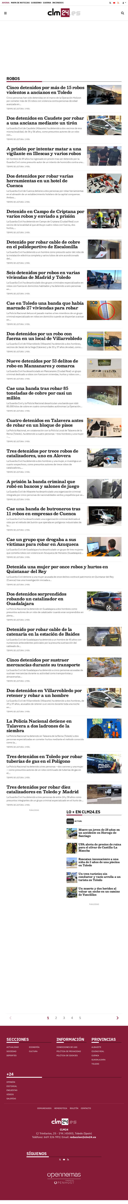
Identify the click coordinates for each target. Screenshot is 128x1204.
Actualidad (12, 1047)
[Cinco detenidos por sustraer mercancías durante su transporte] (104, 666)
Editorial (11, 1086)
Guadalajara (99, 1059)
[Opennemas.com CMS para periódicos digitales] (64, 1178)
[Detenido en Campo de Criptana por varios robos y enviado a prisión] (104, 218)
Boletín (74, 1108)
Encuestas (11, 1090)
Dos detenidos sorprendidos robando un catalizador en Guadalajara (36, 598)
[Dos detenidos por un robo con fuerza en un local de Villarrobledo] (104, 340)
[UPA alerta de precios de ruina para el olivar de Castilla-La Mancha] (71, 848)
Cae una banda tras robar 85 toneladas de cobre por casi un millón (39, 393)
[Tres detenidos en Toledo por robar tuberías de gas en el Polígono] (104, 763)
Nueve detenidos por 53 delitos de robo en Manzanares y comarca (42, 363)
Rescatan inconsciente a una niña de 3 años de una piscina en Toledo (99, 862)
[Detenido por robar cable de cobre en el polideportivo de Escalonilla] (104, 249)
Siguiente (118, 1018)
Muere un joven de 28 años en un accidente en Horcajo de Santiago (99, 832)
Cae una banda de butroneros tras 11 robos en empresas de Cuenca (43, 511)
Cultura (33, 1051)
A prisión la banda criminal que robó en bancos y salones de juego (42, 484)
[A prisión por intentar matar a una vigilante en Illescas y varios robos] (104, 155)
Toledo (95, 1064)
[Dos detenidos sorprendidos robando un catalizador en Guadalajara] (104, 601)
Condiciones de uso (66, 1047)
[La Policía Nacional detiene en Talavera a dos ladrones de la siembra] (104, 728)
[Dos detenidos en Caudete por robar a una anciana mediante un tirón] (104, 125)
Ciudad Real (98, 1051)
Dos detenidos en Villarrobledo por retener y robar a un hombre (44, 693)
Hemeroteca (60, 1108)
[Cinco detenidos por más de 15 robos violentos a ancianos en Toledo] (104, 94)
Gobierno (36, 2)
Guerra (47, 2)
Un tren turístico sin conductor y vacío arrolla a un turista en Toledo (99, 876)
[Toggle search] (123, 13)
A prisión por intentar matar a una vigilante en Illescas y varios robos (43, 151)
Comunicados (44, 1108)
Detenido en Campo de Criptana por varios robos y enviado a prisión (45, 213)
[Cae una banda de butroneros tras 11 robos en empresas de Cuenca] (104, 515)
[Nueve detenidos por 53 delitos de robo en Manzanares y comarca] (104, 368)
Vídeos (10, 1094)
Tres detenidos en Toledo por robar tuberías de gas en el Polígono (44, 759)
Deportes (11, 1055)
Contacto (86, 1108)
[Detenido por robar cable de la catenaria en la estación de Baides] (104, 636)
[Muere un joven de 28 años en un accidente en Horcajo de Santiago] (71, 833)
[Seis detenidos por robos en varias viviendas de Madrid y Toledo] (104, 279)
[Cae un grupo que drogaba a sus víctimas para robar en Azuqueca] (104, 546)
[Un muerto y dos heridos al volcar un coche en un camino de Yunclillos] (71, 892)
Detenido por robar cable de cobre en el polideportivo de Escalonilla (43, 244)
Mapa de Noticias (20, 2)
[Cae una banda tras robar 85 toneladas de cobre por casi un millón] (104, 395)
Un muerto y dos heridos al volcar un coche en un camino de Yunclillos (99, 891)
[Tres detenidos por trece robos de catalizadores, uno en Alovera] (104, 458)
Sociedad (11, 1051)
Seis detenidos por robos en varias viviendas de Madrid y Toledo (43, 275)
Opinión (10, 1082)
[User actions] (124, 3)
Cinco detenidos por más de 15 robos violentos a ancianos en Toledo (45, 90)
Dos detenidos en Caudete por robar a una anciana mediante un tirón (45, 120)
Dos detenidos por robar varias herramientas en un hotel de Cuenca (39, 180)
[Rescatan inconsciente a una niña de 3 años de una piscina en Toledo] (71, 862)
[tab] (70, 821)
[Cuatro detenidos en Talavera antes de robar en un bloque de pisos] (104, 427)
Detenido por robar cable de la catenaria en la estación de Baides (43, 631)
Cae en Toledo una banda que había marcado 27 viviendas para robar (45, 305)
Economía (34, 1047)
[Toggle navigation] (5, 13)
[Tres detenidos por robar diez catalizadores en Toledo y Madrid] (104, 794)
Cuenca (95, 1055)
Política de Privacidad (68, 1051)
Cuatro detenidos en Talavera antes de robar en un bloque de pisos (44, 422)
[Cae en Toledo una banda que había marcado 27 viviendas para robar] (104, 310)
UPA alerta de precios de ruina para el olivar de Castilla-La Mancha (99, 847)
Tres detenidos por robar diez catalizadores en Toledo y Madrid (42, 789)
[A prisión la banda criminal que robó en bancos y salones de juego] (104, 488)
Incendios (58, 2)
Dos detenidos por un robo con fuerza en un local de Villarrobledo (44, 336)
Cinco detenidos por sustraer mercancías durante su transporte (43, 662)
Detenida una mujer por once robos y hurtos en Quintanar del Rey (57, 569)
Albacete (96, 1047)
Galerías (11, 1098)
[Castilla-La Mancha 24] (64, 13)
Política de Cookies (67, 1055)
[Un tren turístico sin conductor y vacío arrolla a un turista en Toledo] (71, 877)
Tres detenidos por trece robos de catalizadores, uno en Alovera (42, 453)
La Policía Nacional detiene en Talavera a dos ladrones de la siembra (39, 725)
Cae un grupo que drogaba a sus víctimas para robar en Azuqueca (42, 542)
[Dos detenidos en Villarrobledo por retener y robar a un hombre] (104, 697)
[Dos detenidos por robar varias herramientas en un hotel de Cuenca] (104, 183)
